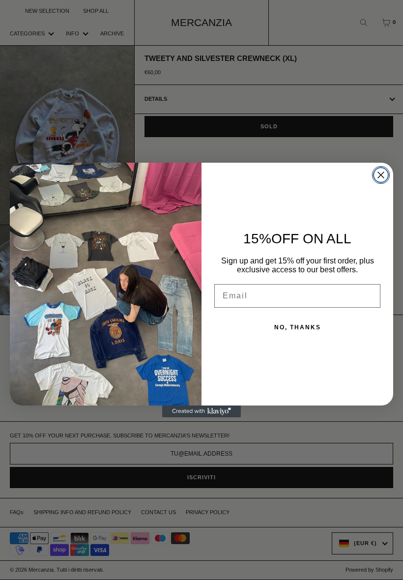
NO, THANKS (297, 327)
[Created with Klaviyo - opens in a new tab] (201, 411)
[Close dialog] (381, 175)
